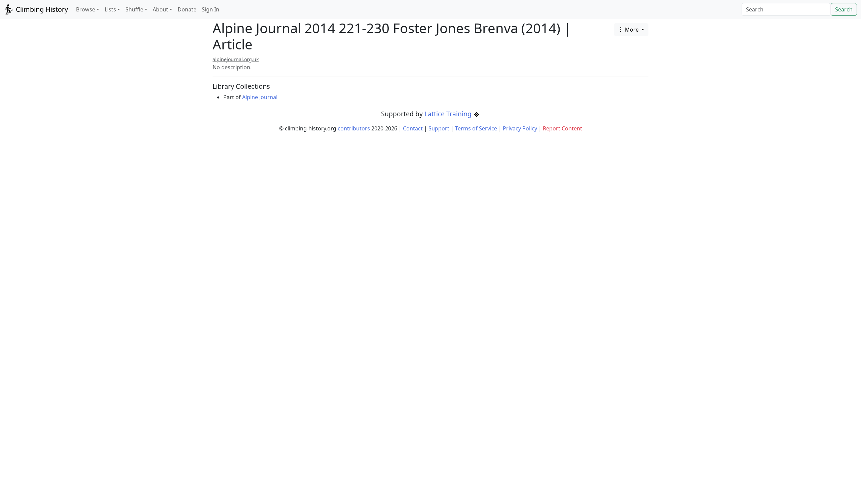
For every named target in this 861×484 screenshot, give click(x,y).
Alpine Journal (259, 97)
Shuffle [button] (134, 9)
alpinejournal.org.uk (236, 59)
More (632, 29)
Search (844, 9)
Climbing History (41, 9)
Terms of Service (476, 128)
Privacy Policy (520, 128)
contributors (354, 128)
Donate (187, 9)
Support (438, 128)
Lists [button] (110, 9)
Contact (413, 128)
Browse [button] (85, 9)
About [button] (160, 9)
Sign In (210, 9)
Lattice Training (448, 113)
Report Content (562, 128)
